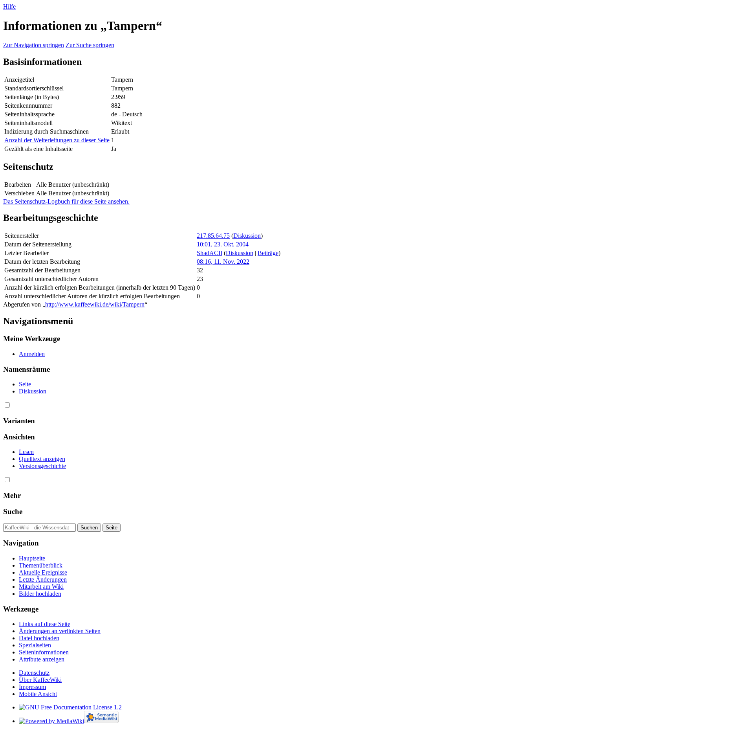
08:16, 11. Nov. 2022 (223, 261)
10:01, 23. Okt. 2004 (223, 244)
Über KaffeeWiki (40, 679)
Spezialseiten (35, 645)
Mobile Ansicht (38, 694)
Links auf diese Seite (44, 624)
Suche (12, 511)
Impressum (32, 686)
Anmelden (32, 354)
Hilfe (9, 6)
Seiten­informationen (44, 652)
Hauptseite (32, 558)
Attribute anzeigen (41, 659)
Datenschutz (34, 672)
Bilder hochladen (40, 593)
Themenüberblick (40, 565)
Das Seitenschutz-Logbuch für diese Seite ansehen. (66, 201)
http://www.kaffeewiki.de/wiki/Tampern (95, 304)
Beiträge (268, 253)
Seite (25, 384)
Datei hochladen (39, 638)
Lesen (26, 451)
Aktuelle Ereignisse (43, 572)
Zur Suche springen (90, 45)
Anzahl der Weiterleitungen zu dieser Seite (57, 140)
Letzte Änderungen (43, 579)
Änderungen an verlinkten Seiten (60, 631)
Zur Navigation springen (33, 45)
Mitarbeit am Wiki (41, 586)
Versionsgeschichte (42, 466)
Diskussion (247, 235)
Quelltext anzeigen (42, 458)
